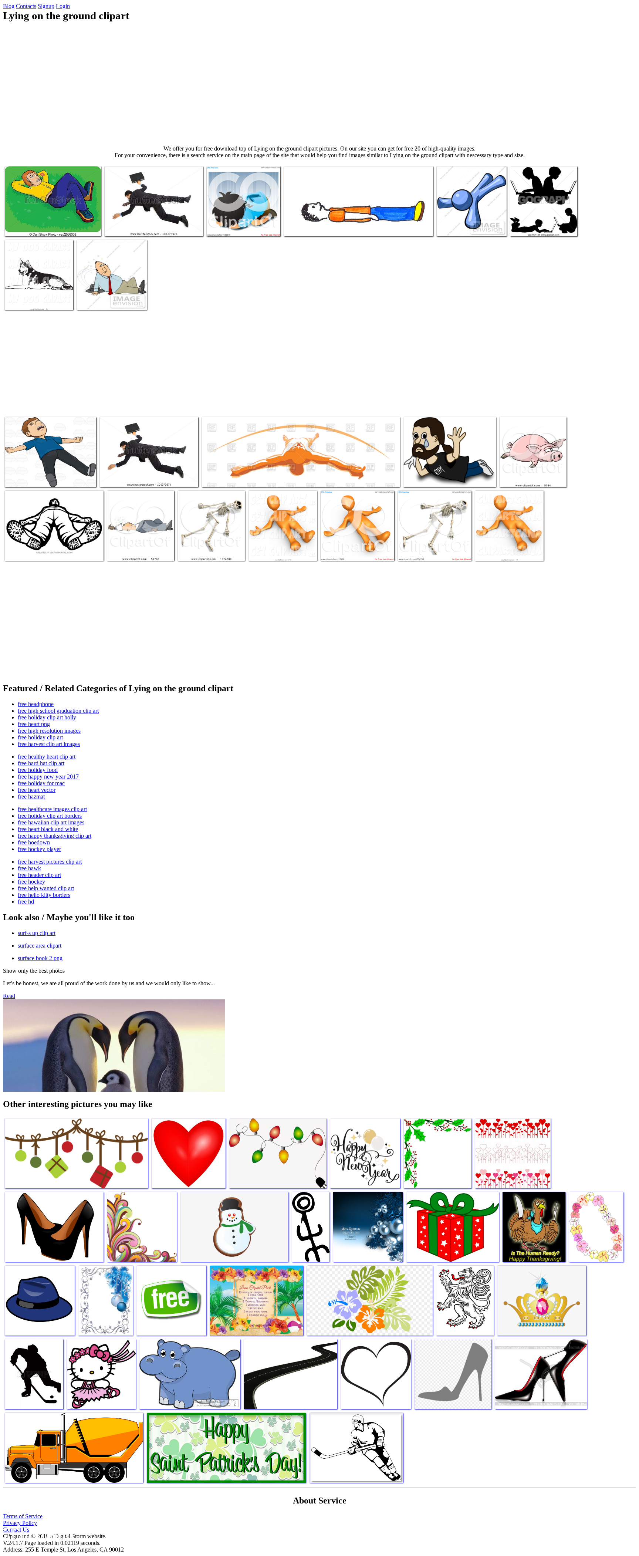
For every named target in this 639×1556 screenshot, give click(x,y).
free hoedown (34, 842)
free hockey (31, 881)
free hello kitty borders (44, 895)
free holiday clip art (40, 737)
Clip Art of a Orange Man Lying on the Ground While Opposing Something (506, 544)
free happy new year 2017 (48, 776)
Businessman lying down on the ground (147, 226)
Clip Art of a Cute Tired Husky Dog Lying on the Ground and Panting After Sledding (34, 291)
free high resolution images (49, 731)
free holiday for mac (41, 783)
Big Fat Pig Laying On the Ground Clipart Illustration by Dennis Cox (532, 471)
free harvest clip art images (49, 744)
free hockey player (39, 849)
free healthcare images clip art (52, 809)
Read (9, 996)
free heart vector (36, 790)
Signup (46, 6)
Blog (8, 6)
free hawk (29, 868)
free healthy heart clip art (46, 756)
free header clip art (39, 875)
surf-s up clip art (36, 933)
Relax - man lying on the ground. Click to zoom (254, 477)
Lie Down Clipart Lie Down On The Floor (331, 226)
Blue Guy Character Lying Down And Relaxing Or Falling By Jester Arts (471, 220)
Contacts (26, 6)
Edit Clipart (417, 477)
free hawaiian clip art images (51, 822)
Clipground (37, 1534)
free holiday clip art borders (50, 816)
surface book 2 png (40, 958)
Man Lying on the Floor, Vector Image (47, 550)
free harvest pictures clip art (50, 861)
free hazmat (31, 796)
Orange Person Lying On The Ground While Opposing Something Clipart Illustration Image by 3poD (353, 541)
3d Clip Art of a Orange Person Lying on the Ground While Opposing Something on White (282, 541)
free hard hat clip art (41, 763)
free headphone (36, 704)
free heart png (34, 724)
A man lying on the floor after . (40, 477)
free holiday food (38, 770)
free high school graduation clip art (58, 711)
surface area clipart (39, 945)
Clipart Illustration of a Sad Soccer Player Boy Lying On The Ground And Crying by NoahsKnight (243, 217)
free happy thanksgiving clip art (54, 836)
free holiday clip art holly (47, 717)
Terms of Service (23, 1516)
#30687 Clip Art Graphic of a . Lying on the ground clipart (111, 297)
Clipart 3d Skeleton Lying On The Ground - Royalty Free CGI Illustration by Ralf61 (211, 544)
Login (63, 6)
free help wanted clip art (46, 888)
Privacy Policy (20, 1523)
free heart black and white (48, 829)
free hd (26, 901)
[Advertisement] (319, 83)
